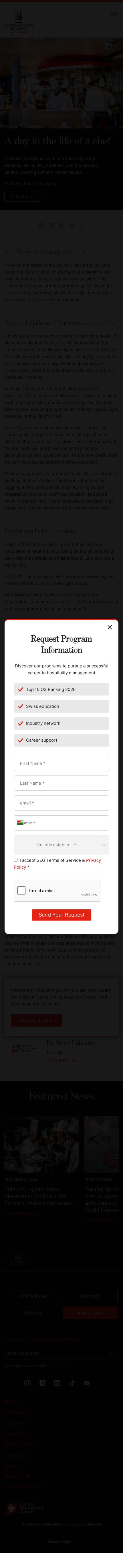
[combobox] (17, 845)
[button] (21, 823)
